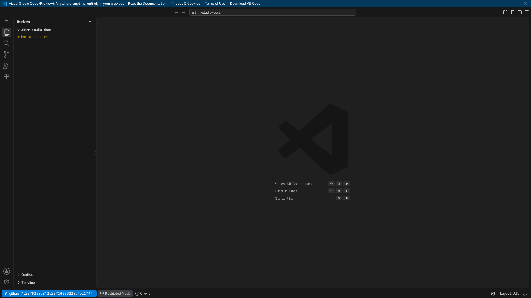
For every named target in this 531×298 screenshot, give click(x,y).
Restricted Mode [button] (117, 293)
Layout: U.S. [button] (509, 293)
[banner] (265, 3)
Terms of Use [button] (215, 3)
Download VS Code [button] (245, 3)
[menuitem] (7, 21)
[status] (265, 293)
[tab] (7, 32)
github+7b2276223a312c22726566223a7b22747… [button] (51, 293)
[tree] (54, 152)
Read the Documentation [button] (147, 3)
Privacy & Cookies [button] (185, 3)
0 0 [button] (145, 293)
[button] (525, 4)
